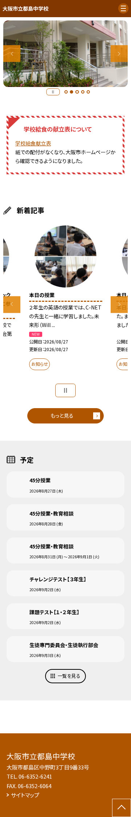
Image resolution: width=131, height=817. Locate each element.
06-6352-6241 (35, 776)
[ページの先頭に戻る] (121, 808)
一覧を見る (68, 675)
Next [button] (119, 53)
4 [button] (83, 92)
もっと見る (62, 415)
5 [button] (88, 92)
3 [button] (77, 92)
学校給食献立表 (33, 143)
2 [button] (72, 92)
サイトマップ (25, 795)
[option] (65, 53)
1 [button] (66, 92)
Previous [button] (11, 53)
